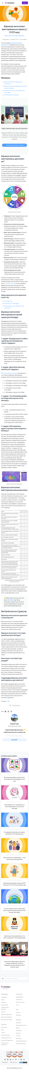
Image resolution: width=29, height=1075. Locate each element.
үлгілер (3, 1032)
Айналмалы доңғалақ (6, 1014)
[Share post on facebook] (11, 711)
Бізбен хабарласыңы (21, 1025)
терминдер (19, 1030)
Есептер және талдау (6, 1019)
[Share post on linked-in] (5, 711)
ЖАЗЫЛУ (14, 740)
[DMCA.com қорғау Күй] (23, 1062)
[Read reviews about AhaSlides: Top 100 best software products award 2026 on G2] (8, 1054)
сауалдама (4, 997)
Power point (19, 999)
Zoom (17, 1004)
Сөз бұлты (3, 1002)
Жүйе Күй (5, 1062)
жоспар (18, 1012)
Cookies (18, 1035)
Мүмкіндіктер (4, 994)
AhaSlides (10, 600)
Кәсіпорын (18, 1015)
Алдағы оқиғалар (5, 1035)
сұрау (2, 999)
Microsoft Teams (20, 1002)
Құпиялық (18, 1033)
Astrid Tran (14, 724)
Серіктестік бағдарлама (7, 1040)
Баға (17, 1009)
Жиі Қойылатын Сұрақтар (11, 95)
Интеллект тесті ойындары (11, 303)
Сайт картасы (13, 1062)
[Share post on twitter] (8, 711)
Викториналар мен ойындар (14, 36)
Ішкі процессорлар (20, 1043)
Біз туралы (18, 1022)
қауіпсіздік (18, 1038)
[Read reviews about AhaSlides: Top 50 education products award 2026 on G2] (14, 1054)
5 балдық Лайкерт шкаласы (10, 373)
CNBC (8, 701)
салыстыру (4, 1027)
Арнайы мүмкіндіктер (21, 1041)
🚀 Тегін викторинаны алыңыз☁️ (14, 145)
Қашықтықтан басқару (6, 1017)
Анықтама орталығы (6, 1037)
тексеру (3, 1011)
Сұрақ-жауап (4, 1004)
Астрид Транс (5, 39)
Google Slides (19, 997)
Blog (2, 1029)
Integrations (19, 994)
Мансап (18, 1028)
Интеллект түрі (8, 301)
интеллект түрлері (10, 283)
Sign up (25, 2)
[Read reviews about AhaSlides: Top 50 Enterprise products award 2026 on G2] (20, 1054)
